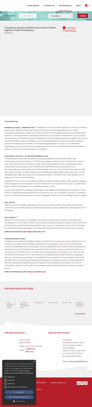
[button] (5, 377)
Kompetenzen (33, 5)
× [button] (34, 362)
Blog (78, 5)
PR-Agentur (49, 5)
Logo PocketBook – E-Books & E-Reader (11, 305)
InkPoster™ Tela (39, 302)
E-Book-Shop (64, 244)
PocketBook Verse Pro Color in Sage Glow (80, 304)
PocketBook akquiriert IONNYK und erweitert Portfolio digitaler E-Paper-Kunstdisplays (30, 28)
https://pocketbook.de (78, 361)
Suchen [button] (83, 16)
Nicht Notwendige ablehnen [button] (19, 397)
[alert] (19, 382)
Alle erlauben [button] (19, 392)
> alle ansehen (79, 313)
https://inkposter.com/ (36, 231)
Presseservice (65, 5)
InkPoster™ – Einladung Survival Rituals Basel (25, 305)
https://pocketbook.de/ (37, 272)
